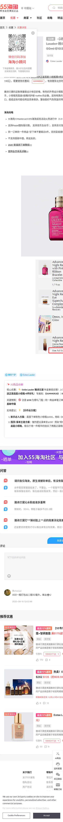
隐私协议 (27, 782)
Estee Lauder (56, 61)
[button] (27, 8)
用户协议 (27, 787)
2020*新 (12, 145)
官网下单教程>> (24, 145)
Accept (46, 815)
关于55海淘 (29, 777)
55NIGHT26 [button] (51, 654)
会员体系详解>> (20, 151)
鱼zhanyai (16, 591)
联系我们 (50, 782)
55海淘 (9, 8)
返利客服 (50, 787)
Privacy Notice (42, 808)
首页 (2, 27)
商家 (26, 17)
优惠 (13, 17)
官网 (10, 151)
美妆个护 (12, 375)
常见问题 (50, 777)
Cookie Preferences (16, 815)
